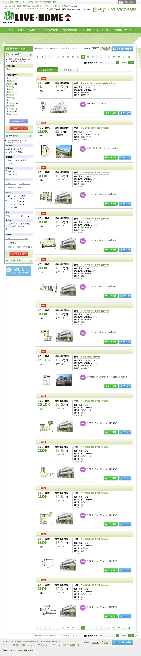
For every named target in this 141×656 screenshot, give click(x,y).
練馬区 (10, 98)
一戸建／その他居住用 (16, 152)
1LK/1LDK (11, 199)
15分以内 (20, 227)
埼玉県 (11, 66)
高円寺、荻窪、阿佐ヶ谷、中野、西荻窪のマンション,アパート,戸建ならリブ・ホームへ (35, 9)
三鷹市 (10, 106)
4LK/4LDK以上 (13, 207)
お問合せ (18, 271)
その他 (10, 163)
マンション (12, 149)
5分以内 (19, 224)
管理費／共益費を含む (16, 187)
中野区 (10, 89)
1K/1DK (22, 196)
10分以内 (11, 227)
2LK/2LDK (11, 202)
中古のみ (20, 247)
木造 (9, 160)
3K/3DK (22, 202)
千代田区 (11, 78)
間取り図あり (12, 172)
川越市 (10, 69)
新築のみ (11, 247)
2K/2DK (22, 199)
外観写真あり (12, 175)
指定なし (11, 230)
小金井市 (11, 109)
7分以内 (27, 224)
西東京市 (11, 114)
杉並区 (10, 92)
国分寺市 (11, 112)
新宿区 (10, 81)
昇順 (125, 62)
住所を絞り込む (18, 121)
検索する (19, 128)
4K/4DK (22, 204)
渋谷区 (10, 87)
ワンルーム (12, 196)
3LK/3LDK (11, 204)
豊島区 (10, 95)
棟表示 (68, 69)
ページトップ (133, 636)
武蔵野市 (11, 103)
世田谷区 (11, 84)
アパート (23, 149)
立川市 (10, 100)
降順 (131, 62)
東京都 (13, 75)
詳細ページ (110, 113)
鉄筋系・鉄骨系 (20, 160)
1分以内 (10, 224)
